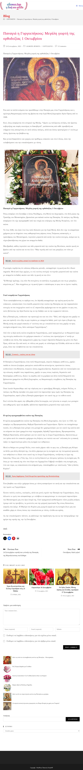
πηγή (5, 528)
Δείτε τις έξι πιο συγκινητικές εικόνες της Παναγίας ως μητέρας (30, 694)
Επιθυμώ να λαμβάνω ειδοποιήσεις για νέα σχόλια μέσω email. (32, 635)
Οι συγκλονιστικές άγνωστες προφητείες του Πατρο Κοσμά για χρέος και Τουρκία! (35, 703)
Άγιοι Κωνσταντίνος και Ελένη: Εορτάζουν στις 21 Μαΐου (15, 588)
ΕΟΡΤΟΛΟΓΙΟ (48, 46)
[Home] (4, 19)
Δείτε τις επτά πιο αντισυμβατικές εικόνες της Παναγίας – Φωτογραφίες (32, 657)
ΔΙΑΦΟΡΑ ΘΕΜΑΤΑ (33, 46)
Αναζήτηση (6, 715)
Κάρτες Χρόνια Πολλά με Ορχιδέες (22, 685)
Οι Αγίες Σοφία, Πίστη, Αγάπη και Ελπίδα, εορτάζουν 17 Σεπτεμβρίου (67, 589)
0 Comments (62, 46)
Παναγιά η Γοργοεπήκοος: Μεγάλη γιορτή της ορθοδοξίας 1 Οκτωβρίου (38, 19)
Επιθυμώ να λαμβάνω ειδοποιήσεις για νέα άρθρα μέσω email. (31, 641)
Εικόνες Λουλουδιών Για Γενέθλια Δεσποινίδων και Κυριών (29, 676)
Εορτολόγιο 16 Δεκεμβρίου (41, 587)
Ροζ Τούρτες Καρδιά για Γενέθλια (21, 666)
